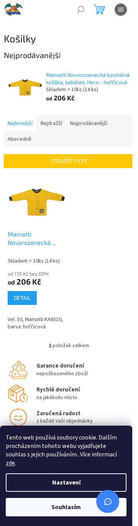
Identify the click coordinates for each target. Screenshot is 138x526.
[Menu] (120, 9)
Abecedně (19, 139)
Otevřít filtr (69, 161)
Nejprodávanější (88, 123)
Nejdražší (51, 123)
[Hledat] (80, 9)
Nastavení (66, 482)
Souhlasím (66, 507)
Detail (22, 298)
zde (10, 463)
